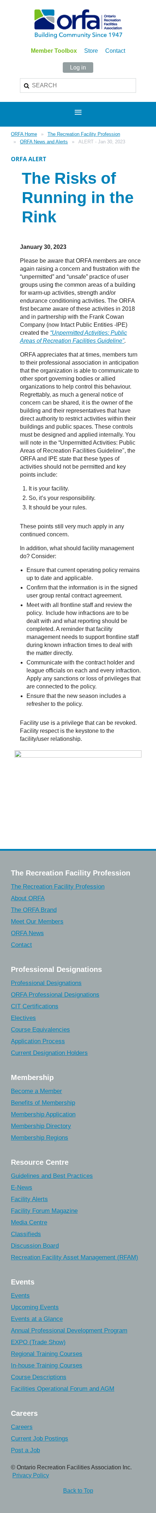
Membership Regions (39, 1137)
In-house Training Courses (46, 1365)
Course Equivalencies (40, 1029)
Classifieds (26, 1234)
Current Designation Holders (49, 1052)
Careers (22, 1426)
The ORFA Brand (34, 909)
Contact (115, 51)
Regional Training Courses (46, 1353)
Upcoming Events (35, 1307)
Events (20, 1295)
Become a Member (36, 1091)
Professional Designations (46, 983)
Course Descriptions (38, 1377)
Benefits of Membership (43, 1102)
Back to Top (78, 1491)
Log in (78, 67)
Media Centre (29, 1222)
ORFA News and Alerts (44, 141)
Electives (23, 1017)
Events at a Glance (37, 1318)
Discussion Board (35, 1245)
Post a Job (25, 1450)
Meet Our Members (37, 921)
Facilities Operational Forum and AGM (62, 1388)
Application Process (38, 1041)
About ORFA (28, 898)
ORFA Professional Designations (55, 994)
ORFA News (27, 933)
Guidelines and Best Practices (52, 1175)
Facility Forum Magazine (44, 1210)
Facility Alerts (29, 1199)
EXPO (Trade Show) (38, 1342)
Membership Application (43, 1114)
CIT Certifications (34, 1006)
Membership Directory (41, 1126)
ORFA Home (24, 134)
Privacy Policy (30, 1475)
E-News (21, 1187)
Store (91, 51)
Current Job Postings (39, 1438)
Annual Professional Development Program (69, 1330)
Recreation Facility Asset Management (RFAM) (74, 1257)
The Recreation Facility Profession (84, 134)
